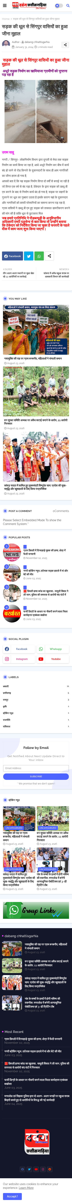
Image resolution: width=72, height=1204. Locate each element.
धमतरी (36, 686)
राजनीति (36, 719)
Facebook (15, 256)
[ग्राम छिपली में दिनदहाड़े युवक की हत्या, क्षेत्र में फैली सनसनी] (12, 552)
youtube (56, 659)
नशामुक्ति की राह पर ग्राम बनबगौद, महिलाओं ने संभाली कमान (33, 358)
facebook (21, 649)
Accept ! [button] (12, 1196)
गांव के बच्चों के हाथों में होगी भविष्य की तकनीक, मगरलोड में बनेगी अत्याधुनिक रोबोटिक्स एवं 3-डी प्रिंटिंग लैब (53, 880)
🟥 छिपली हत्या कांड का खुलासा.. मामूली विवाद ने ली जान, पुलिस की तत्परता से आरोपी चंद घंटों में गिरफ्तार (45, 595)
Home (6, 18)
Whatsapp (39, 255)
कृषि (36, 706)
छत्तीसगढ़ (36, 692)
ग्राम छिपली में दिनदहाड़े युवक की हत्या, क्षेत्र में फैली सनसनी (44, 552)
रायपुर (36, 699)
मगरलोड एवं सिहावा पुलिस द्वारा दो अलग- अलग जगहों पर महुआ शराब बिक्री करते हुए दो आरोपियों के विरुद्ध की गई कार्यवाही (36, 1098)
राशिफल (36, 726)
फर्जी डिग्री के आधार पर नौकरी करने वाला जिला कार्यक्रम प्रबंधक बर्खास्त (45, 613)
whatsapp (56, 649)
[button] (68, 6)
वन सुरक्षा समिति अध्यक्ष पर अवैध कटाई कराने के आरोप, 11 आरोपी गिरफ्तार (35, 422)
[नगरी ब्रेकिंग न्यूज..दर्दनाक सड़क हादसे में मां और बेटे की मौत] (12, 573)
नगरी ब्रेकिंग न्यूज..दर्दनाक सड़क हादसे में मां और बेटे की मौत (45, 572)
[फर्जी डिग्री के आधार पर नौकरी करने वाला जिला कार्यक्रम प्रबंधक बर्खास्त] (12, 614)
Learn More (26, 1187)
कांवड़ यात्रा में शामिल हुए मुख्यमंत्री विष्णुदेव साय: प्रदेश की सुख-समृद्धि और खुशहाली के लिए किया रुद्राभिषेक (35, 487)
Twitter (28, 255)
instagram (22, 659)
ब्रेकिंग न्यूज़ (36, 713)
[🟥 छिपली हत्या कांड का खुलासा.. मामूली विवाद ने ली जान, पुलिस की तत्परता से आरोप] (12, 593)
